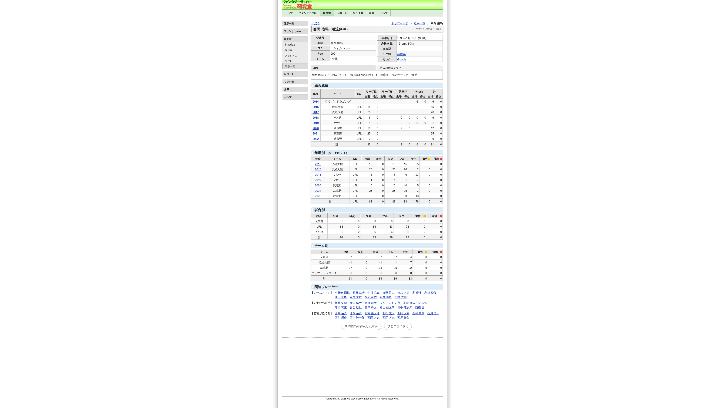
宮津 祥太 (371, 307)
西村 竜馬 (418, 313)
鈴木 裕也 (386, 297)
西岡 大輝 (403, 313)
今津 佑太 (356, 303)
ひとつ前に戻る (398, 326)
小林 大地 (401, 297)
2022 (316, 139)
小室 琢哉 (409, 303)
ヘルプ (384, 13)
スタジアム (291, 55)
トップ (289, 13)
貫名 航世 (356, 307)
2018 (316, 117)
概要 (316, 68)
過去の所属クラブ (390, 68)
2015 (316, 107)
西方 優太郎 (372, 313)
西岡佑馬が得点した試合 (361, 326)
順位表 (288, 50)
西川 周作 (341, 317)
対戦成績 (290, 44)
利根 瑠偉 (430, 292)
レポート (342, 13)
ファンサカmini (307, 13)
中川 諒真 (373, 292)
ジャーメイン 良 (390, 303)
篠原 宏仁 (356, 297)
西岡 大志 (373, 317)
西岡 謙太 (389, 313)
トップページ (399, 23)
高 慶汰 (417, 292)
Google (401, 59)
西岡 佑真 (341, 313)
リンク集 (358, 13)
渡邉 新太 (371, 303)
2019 (316, 123)
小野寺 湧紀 (342, 292)
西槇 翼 (419, 307)
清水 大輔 (403, 292)
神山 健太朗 (387, 307)
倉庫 (371, 13)
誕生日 (288, 61)
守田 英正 (341, 307)
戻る (317, 23)
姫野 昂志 (389, 292)
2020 (316, 128)
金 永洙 (422, 303)
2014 (316, 101)
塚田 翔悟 (341, 297)
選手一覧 (290, 66)
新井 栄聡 (341, 303)
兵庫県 (401, 54)
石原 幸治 (358, 292)
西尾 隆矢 (403, 317)
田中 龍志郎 (404, 307)
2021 (316, 133)
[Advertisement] (295, 161)
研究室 (327, 13)
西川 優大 (433, 313)
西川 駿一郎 (357, 317)
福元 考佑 (371, 297)
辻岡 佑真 (356, 313)
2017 (316, 112)
